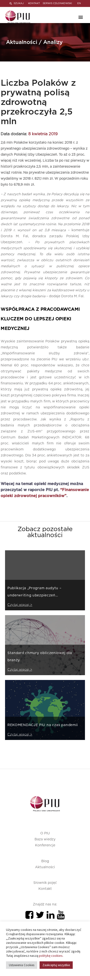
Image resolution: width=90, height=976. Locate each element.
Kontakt (45, 889)
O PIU (45, 833)
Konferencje (45, 845)
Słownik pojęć (45, 883)
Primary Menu (80, 17)
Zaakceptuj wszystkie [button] (56, 965)
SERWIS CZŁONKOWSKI (57, 3)
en (79, 3)
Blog (45, 861)
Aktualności (45, 867)
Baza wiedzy (45, 839)
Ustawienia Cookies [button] (21, 965)
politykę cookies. (51, 955)
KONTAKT (34, 3)
